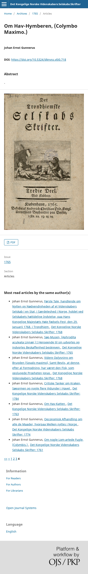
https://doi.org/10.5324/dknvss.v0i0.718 (38, 59)
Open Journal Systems (21, 508)
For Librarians (14, 490)
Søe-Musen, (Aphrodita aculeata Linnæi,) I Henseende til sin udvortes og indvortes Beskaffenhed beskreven (46, 342)
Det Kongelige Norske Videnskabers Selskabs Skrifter (45, 4)
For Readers (13, 478)
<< (5, 459)
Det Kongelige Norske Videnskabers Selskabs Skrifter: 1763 (46, 409)
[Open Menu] (4, 4)
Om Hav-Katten (55, 404)
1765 (35, 13)
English (11, 531)
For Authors (13, 484)
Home (8, 13)
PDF (12, 242)
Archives (22, 13)
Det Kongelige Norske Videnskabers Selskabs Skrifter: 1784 (46, 393)
